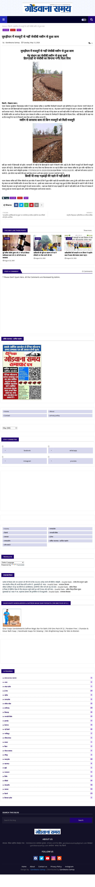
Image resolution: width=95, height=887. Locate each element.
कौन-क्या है (7, 545)
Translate (20, 565)
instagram (27, 461)
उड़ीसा (48, 695)
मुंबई (48, 768)
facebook (27, 450)
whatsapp (73, 450)
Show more (88, 230)
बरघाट (48, 742)
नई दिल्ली (48, 729)
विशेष (48, 776)
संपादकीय (48, 785)
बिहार (48, 746)
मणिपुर (48, 755)
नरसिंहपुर (48, 733)
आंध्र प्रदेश (48, 686)
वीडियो (48, 781)
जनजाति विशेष (54, 533)
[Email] (36, 205)
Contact (7, 415)
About (52, 411)
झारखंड (48, 721)
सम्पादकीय (7, 541)
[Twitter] (21, 205)
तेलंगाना (48, 725)
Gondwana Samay (37, 869)
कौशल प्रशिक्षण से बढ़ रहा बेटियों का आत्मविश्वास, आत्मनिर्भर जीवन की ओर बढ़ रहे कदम (29, 587)
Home (4, 26)
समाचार (13, 30)
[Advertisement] (47, 490)
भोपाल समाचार (48, 751)
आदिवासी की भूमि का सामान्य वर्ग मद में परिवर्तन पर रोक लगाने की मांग (45, 253)
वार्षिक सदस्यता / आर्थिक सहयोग (59, 541)
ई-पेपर (51, 537)
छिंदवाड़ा (48, 712)
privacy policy (55, 415)
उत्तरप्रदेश (48, 699)
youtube (73, 461)
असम (48, 682)
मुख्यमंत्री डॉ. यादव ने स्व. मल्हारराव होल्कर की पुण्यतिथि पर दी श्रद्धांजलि (25, 592)
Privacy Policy (56, 866)
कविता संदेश (48, 703)
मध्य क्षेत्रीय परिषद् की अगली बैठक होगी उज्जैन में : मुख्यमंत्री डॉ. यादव (24, 584)
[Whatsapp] (26, 205)
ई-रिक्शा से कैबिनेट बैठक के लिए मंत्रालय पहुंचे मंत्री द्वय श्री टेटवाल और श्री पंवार (28, 589)
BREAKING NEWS (48, 678)
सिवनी (10, 26)
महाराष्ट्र (48, 763)
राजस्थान (48, 772)
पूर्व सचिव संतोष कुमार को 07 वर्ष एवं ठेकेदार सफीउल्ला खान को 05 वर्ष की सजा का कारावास (16, 255)
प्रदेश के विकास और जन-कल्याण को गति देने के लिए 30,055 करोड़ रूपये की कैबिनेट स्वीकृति (31, 582)
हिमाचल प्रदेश (48, 798)
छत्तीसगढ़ (48, 708)
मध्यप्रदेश (5, 30)
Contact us (42, 866)
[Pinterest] (31, 205)
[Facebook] (16, 205)
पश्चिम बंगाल (48, 738)
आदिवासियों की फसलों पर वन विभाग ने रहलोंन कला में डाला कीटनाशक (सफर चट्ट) (78, 253)
